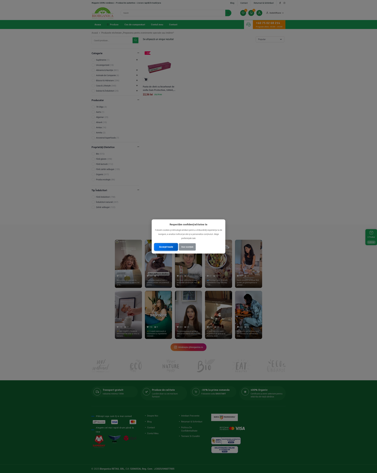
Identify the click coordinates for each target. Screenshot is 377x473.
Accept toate (166, 246)
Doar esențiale (187, 247)
